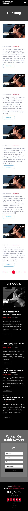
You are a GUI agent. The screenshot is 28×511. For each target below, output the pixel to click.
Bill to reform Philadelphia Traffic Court (13, 90)
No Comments (16, 46)
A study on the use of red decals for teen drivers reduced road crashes (14, 41)
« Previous (5, 272)
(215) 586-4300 (16, 486)
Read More (8, 66)
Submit (14, 470)
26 (25, 272)
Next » (14, 274)
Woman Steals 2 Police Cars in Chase (14, 241)
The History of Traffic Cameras (12, 313)
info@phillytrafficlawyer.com (16, 488)
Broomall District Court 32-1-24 (14, 142)
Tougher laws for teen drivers (13, 191)
